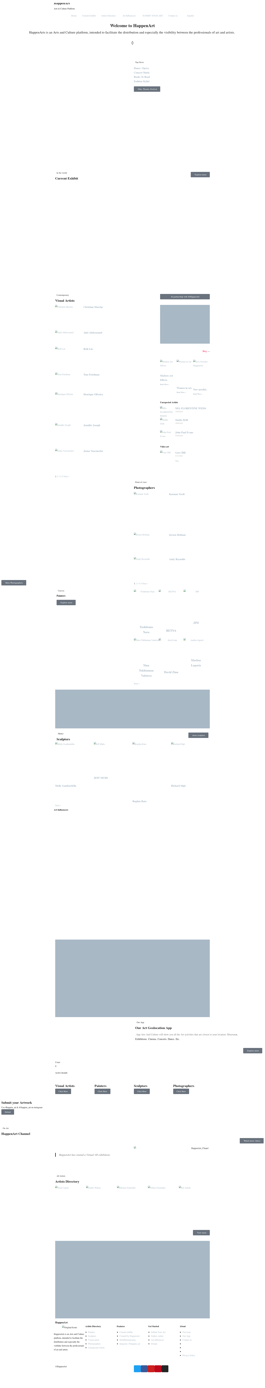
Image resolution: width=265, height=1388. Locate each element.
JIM (196, 623)
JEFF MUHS (101, 778)
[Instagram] (164, 1368)
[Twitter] (137, 1368)
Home (74, 15)
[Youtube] (151, 1368)
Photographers (144, 487)
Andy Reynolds (177, 559)
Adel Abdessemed (93, 332)
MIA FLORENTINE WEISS (190, 408)
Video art (164, 446)
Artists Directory (67, 1181)
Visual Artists (65, 300)
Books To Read (142, 77)
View (177, 461)
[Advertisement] (185, 324)
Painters (61, 595)
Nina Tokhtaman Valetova (146, 670)
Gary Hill (180, 452)
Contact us (173, 15)
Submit (8, 1112)
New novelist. (200, 389)
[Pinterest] (158, 1368)
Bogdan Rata (139, 801)
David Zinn (171, 672)
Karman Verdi (177, 494)
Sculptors (63, 739)
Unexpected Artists (169, 402)
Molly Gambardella (65, 785)
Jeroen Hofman (177, 535)
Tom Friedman (91, 374)
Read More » (164, 384)
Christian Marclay (93, 307)
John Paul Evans (184, 432)
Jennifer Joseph (92, 425)
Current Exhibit (89, 15)
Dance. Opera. (141, 68)
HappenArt (62, 3)
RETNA (171, 630)
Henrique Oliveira (93, 394)
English (190, 15)
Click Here (63, 1091)
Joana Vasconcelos (93, 451)
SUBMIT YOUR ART (153, 15)
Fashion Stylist (141, 81)
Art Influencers (129, 15)
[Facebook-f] (144, 1368)
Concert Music (142, 72)
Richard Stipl (178, 785)
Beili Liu (88, 349)
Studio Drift (181, 420)
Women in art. (184, 388)
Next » (66, 476)
